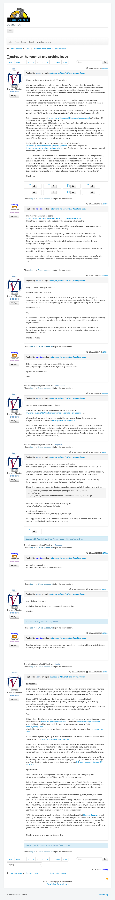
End (65, 62)
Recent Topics (20, 42)
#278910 (105, 275)
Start (10, 62)
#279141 (105, 452)
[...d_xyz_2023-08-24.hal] (49, 186)
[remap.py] (30, 186)
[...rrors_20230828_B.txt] (30, 531)
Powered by (51, 883)
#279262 (105, 553)
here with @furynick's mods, (89, 721)
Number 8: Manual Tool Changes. (55, 739)
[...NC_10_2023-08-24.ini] (88, 192)
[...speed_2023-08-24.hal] (49, 192)
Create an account (45, 198)
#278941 (105, 352)
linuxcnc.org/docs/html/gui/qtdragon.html (44, 148)
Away (14, 207)
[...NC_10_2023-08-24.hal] (68, 186)
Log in (32, 198)
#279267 (105, 589)
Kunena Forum (63, 883)
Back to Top (103, 894)
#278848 (105, 68)
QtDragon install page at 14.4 (64, 420)
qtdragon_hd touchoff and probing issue (67, 73)
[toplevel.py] (68, 192)
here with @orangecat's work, (53, 721)
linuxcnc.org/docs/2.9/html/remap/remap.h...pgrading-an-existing (53, 218)
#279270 (105, 633)
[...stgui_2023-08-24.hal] (30, 192)
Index (10, 42)
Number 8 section (90, 815)
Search (31, 42)
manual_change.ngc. (34, 726)
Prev (18, 62)
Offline (14, 86)
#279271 (105, 672)
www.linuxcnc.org (44, 42)
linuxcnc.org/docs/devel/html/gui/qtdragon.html (69, 118)
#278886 (105, 204)
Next (58, 62)
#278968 (105, 393)
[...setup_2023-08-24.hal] (88, 186)
